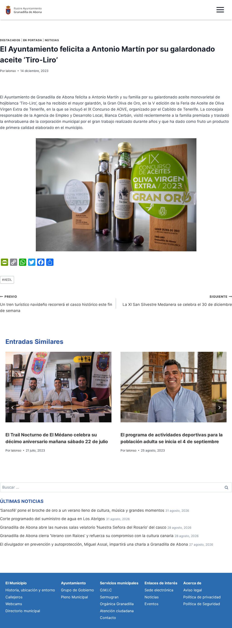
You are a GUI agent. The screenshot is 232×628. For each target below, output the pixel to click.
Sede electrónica (159, 590)
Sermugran (109, 597)
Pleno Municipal (74, 597)
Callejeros (13, 597)
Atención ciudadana (117, 611)
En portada (32, 40)
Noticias (52, 40)
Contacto (108, 617)
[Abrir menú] (220, 10)
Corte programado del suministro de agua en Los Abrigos (52, 518)
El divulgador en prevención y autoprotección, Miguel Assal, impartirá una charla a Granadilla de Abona (94, 544)
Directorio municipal (22, 611)
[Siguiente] (219, 407)
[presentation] (58, 387)
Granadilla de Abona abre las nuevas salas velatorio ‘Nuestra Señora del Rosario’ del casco (83, 527)
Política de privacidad (202, 597)
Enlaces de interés (161, 583)
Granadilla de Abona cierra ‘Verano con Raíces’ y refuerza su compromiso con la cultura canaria (87, 535)
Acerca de (192, 583)
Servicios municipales (119, 583)
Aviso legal (192, 590)
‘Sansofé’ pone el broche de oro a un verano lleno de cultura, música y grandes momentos (82, 510)
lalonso (11, 71)
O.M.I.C (106, 590)
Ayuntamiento (73, 583)
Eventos (151, 604)
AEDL (7, 279)
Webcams (13, 604)
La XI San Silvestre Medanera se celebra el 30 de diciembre (177, 301)
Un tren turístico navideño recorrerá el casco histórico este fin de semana (56, 304)
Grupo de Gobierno (77, 590)
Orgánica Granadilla (117, 604)
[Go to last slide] (12, 407)
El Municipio (16, 583)
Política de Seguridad (201, 604)
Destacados (10, 40)
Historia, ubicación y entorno (30, 590)
